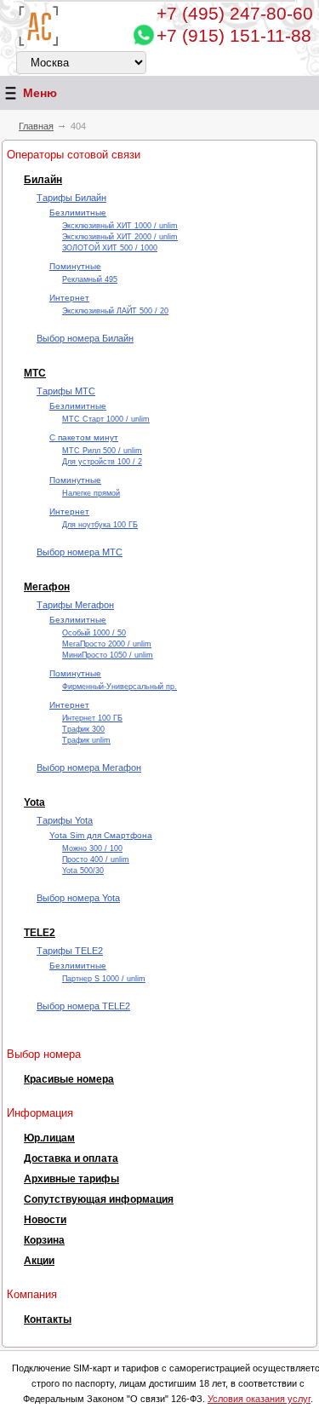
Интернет (69, 297)
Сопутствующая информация (99, 1199)
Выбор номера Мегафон (89, 767)
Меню (40, 93)
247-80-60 (235, 13)
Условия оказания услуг (259, 1399)
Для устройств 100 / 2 (102, 461)
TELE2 (39, 933)
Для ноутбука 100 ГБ (100, 524)
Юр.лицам (49, 1138)
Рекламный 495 (89, 279)
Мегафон (47, 587)
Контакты (47, 1319)
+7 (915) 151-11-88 (234, 35)
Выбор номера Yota (78, 898)
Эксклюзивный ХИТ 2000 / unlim (120, 237)
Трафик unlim (86, 740)
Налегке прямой (91, 493)
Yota (34, 802)
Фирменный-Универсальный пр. (119, 686)
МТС (35, 373)
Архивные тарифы (71, 1179)
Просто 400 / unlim (95, 859)
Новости (45, 1220)
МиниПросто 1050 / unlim (107, 655)
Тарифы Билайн (71, 198)
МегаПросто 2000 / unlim (106, 644)
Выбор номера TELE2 (83, 1006)
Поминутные (75, 266)
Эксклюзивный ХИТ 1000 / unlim (120, 225)
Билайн (43, 180)
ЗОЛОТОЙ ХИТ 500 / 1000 (109, 248)
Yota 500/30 (83, 870)
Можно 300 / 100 (92, 848)
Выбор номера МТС (79, 552)
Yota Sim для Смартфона (100, 835)
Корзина (44, 1240)
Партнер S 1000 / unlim (103, 978)
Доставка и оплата (71, 1158)
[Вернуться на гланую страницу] (38, 26)
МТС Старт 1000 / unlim (106, 419)
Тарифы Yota (65, 820)
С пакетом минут (83, 437)
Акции (39, 1261)
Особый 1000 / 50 (94, 633)
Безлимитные (77, 212)
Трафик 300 (83, 729)
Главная (36, 126)
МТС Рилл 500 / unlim (102, 450)
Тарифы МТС (66, 391)
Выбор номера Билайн (85, 338)
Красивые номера (69, 1079)
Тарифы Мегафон (75, 605)
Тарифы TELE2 (70, 951)
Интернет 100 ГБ (92, 718)
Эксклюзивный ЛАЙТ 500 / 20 (115, 311)
